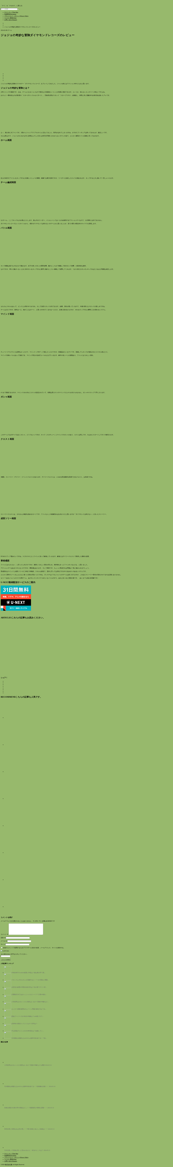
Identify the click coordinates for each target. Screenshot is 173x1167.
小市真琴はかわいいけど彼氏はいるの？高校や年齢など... (30, 1002)
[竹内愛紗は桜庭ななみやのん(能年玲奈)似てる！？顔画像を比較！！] (7, 1038)
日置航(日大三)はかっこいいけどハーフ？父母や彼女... (29, 994)
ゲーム (6, 25)
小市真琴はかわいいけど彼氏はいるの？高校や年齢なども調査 (28, 1065)
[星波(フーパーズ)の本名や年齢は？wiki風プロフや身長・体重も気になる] (7, 1016)
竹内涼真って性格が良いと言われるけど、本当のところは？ (27, 1150)
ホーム (6, 23)
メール (4, 941)
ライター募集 (10, 18)
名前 (3, 937)
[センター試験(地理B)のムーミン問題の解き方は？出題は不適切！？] (7, 1009)
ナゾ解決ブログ (6, 2)
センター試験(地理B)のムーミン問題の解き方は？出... (28, 1009)
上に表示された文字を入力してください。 (14, 954)
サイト (3, 944)
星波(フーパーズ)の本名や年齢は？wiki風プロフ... (27, 1016)
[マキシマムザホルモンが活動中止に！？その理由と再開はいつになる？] (7, 980)
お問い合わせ (10, 20)
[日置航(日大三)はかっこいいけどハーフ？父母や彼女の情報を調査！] (7, 994)
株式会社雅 (8, 1164)
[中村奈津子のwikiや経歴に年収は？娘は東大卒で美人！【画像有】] (7, 972)
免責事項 (10, 14)
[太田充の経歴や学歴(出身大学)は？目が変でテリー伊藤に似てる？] (7, 987)
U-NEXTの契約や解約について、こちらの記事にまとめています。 (22, 613)
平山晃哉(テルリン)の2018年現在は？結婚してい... (27, 1031)
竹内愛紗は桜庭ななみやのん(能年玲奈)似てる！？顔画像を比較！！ (29, 1086)
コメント (4, 934)
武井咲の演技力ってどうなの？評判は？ (24, 1023)
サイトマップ (11, 12)
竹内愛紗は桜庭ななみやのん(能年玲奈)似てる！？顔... (29, 1038)
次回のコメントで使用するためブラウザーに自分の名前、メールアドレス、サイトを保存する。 (34, 947)
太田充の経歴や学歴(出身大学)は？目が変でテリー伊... (29, 987)
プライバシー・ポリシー (16, 16)
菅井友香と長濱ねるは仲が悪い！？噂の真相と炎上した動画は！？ (29, 1129)
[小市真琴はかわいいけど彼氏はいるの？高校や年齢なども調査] (7, 1002)
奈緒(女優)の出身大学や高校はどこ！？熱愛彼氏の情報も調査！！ (29, 1107)
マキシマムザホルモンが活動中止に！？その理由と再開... (30, 980)
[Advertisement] (55, 648)
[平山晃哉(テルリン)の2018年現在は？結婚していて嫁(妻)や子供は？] (7, 1031)
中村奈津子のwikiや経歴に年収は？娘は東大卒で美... (28, 972)
